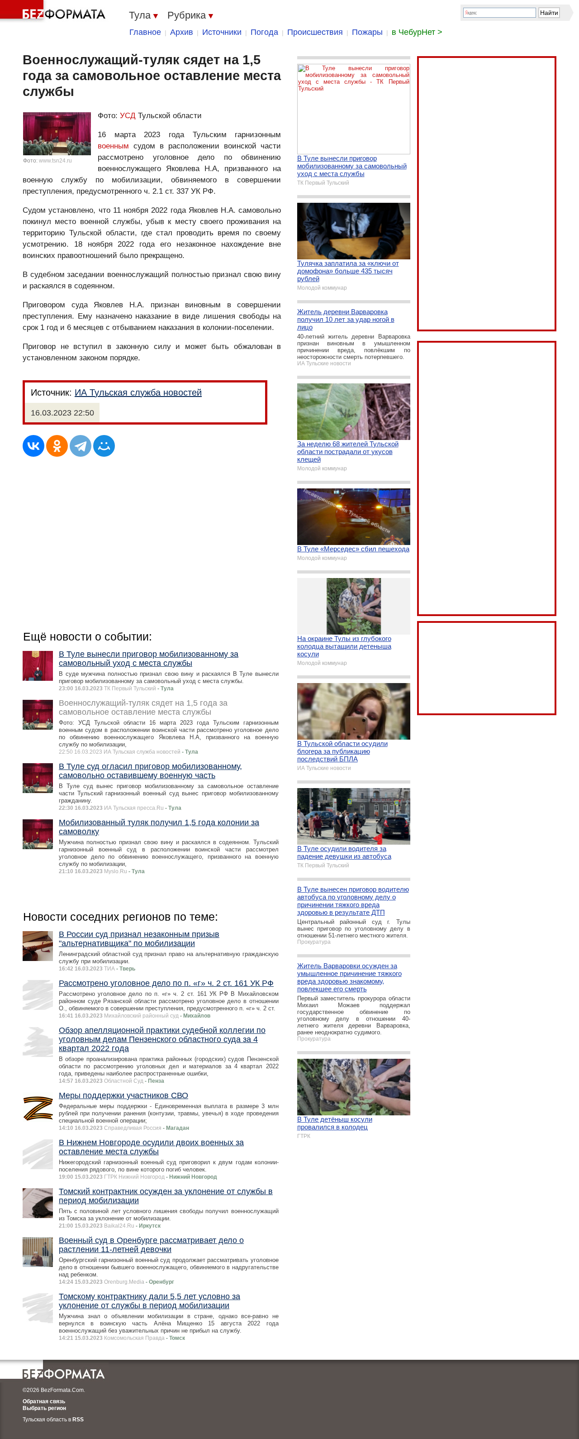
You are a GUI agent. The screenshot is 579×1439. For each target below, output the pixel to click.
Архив (181, 32)
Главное (145, 32)
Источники (222, 32)
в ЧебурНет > (417, 32)
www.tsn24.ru (55, 161)
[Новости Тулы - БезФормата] (54, 11)
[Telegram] (80, 446)
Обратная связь (44, 1401)
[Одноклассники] (57, 446)
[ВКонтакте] (33, 446)
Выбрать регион (44, 1408)
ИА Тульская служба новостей (138, 392)
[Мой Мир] (104, 446)
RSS (78, 1419)
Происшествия (315, 32)
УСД (128, 115)
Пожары (367, 32)
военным (113, 146)
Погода (264, 32)
